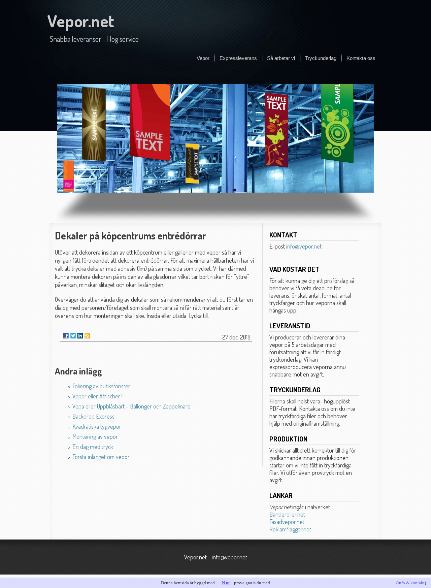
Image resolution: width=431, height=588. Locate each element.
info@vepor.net (304, 246)
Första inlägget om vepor (101, 456)
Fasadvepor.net (286, 521)
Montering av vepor (95, 436)
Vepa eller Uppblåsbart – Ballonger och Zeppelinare (131, 406)
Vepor (203, 58)
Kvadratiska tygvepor (96, 426)
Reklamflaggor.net (290, 529)
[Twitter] (73, 335)
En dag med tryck (92, 446)
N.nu (226, 582)
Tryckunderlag (320, 58)
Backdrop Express (93, 416)
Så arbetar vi (281, 58)
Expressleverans (238, 58)
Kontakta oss (360, 58)
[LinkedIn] (80, 335)
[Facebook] (66, 335)
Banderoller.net (287, 514)
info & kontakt (411, 582)
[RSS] (87, 335)
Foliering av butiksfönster (101, 386)
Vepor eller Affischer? (97, 396)
